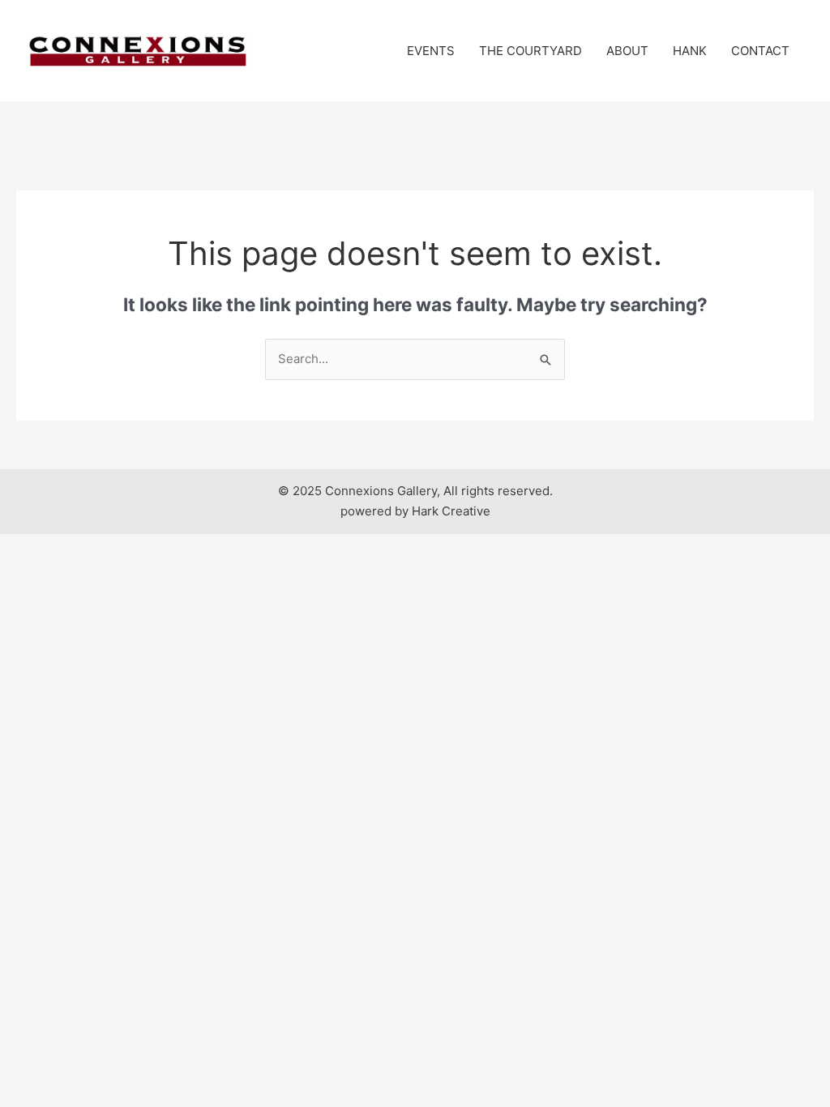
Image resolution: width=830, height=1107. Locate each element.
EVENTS (431, 50)
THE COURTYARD (530, 50)
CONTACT (760, 50)
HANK (690, 50)
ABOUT (627, 50)
